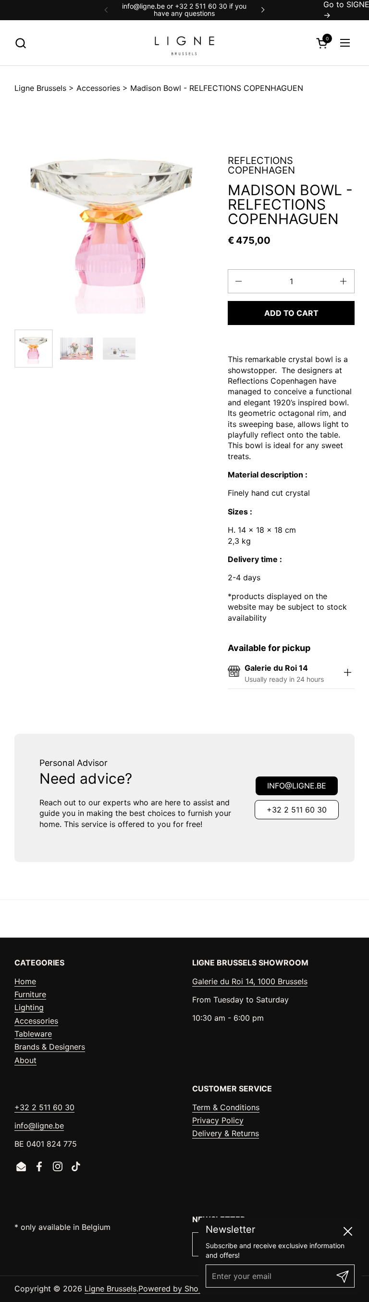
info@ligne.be (296, 785)
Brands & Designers (49, 1047)
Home (25, 981)
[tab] (347, 673)
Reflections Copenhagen (261, 165)
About (25, 1060)
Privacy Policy (218, 1120)
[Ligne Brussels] (184, 43)
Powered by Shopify (175, 1288)
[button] (20, 43)
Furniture (30, 994)
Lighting (29, 1007)
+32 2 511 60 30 (297, 809)
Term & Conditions (225, 1107)
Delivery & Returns (225, 1133)
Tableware (33, 1034)
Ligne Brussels (40, 88)
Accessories (98, 88)
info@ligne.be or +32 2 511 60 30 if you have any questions (184, 9)
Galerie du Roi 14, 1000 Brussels (250, 981)
